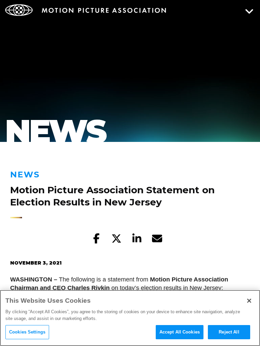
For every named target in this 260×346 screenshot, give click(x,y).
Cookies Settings (27, 332)
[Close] (249, 300)
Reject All (229, 332)
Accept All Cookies (179, 332)
